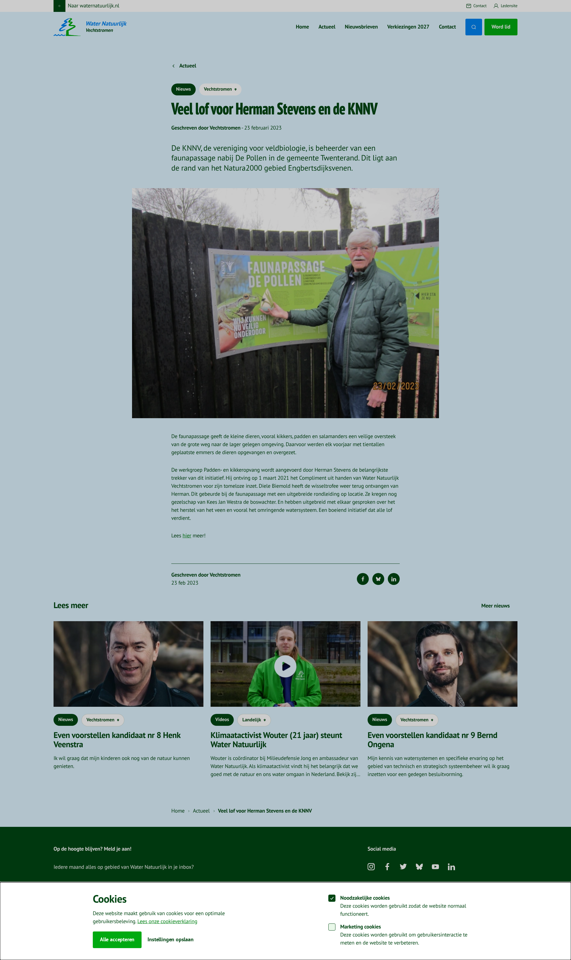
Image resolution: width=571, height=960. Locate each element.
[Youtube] (435, 869)
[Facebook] (363, 579)
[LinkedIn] (394, 579)
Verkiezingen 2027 (408, 27)
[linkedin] (451, 869)
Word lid (501, 27)
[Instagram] (371, 869)
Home (302, 27)
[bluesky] (419, 869)
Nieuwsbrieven (361, 27)
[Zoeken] (473, 27)
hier (187, 536)
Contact (447, 27)
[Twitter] (403, 869)
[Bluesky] (378, 579)
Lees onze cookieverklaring (167, 921)
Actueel (327, 27)
